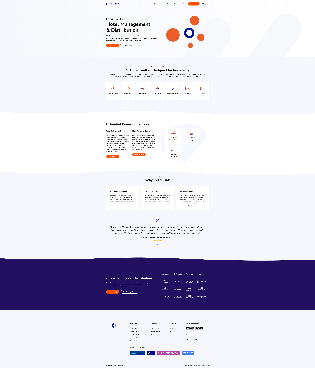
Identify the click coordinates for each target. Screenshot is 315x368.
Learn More (111, 157)
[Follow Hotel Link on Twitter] (187, 339)
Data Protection (205, 365)
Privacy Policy (197, 365)
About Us (172, 331)
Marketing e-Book (135, 331)
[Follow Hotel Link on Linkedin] (193, 339)
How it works (138, 155)
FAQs (152, 334)
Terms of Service (155, 331)
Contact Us (173, 328)
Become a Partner (135, 338)
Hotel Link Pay (155, 328)
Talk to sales (112, 45)
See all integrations (129, 292)
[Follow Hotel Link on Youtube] (196, 339)
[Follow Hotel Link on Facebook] (190, 339)
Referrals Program (135, 341)
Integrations (133, 328)
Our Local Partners (135, 334)
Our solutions (127, 45)
